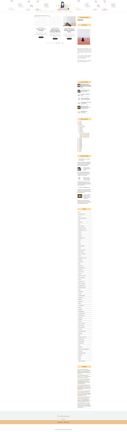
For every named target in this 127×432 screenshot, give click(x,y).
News (79, 212)
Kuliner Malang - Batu (82, 230)
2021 (79, 139)
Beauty (79, 279)
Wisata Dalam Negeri (43, 11)
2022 (79, 138)
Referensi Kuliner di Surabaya (41, 29)
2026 (80, 121)
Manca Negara (51, 11)
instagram (67, 422)
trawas (79, 357)
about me (80, 329)
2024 (80, 123)
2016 (79, 144)
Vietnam (79, 321)
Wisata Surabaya (81, 226)
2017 (79, 143)
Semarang (80, 299)
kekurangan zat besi (82, 337)
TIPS (79, 220)
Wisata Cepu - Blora (82, 275)
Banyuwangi (80, 291)
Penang (79, 307)
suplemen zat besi (81, 353)
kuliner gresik (81, 339)
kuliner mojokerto (82, 287)
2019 (79, 141)
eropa (79, 335)
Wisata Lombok (81, 325)
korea (79, 224)
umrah (79, 359)
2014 (79, 146)
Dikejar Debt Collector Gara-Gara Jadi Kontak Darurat (69, 30)
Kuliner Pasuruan (81, 285)
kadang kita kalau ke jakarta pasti (83, 380)
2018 (79, 142)
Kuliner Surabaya (81, 214)
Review (66, 11)
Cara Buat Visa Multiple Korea (85, 95)
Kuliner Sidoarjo (81, 315)
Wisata (79, 216)
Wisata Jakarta (81, 271)
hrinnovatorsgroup (80, 391)
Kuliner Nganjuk (81, 313)
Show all (48, 15)
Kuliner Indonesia (59, 11)
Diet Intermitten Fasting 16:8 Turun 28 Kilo (85, 91)
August (81, 127)
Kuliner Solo (80, 297)
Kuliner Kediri (81, 305)
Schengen (80, 319)
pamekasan (80, 351)
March (81, 131)
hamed (78, 369)
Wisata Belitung (81, 323)
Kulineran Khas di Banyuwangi (84, 112)
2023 (80, 124)
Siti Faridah (79, 385)
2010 (79, 151)
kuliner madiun (81, 341)
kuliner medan (81, 311)
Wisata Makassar (81, 327)
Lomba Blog (80, 269)
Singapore (80, 222)
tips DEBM (80, 355)
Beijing (79, 303)
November (82, 126)
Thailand (80, 236)
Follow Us (63, 419)
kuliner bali (80, 265)
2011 (79, 150)
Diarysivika (52, 33)
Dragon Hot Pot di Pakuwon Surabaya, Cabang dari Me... (84, 135)
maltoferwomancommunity (83, 349)
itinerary (70, 11)
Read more (41, 37)
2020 (80, 140)
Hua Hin (79, 293)
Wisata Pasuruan (81, 277)
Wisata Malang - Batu (82, 218)
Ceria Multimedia (80, 379)
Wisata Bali (80, 259)
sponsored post (81, 238)
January (81, 132)
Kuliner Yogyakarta (82, 228)
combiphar (80, 333)
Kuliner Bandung (81, 267)
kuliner (79, 232)
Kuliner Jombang (81, 295)
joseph (78, 402)
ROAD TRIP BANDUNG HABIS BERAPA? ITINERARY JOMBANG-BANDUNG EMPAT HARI (86, 86)
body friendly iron (82, 331)
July (80, 128)
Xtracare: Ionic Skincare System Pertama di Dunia (85, 99)
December (81, 125)
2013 (79, 147)
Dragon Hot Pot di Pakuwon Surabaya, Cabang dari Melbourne (55, 30)
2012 (79, 149)
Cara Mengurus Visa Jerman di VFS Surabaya (86, 103)
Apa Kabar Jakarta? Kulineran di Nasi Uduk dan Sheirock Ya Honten (85, 107)
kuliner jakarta (81, 281)
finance (79, 273)
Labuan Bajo (80, 317)
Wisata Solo (80, 301)
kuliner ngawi (81, 343)
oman (79, 289)
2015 (79, 145)
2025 (79, 122)
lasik (79, 345)
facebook (61, 422)
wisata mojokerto (81, 283)
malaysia (80, 234)
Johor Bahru (80, 261)
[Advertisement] (84, 71)
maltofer (80, 347)
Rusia (79, 263)
